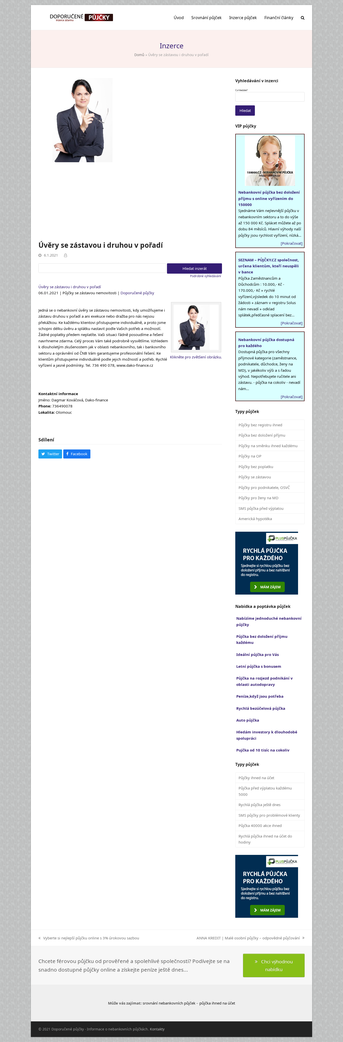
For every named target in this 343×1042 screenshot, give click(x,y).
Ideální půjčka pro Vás (257, 654)
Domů (139, 54)
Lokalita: (46, 412)
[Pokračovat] (292, 243)
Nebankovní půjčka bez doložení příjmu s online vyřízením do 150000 (269, 198)
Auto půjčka (247, 720)
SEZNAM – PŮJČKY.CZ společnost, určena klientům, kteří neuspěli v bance (268, 266)
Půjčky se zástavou (255, 476)
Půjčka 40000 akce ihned (260, 825)
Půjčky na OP (250, 456)
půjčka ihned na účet (217, 1003)
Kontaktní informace (58, 393)
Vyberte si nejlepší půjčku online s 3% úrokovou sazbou (88, 938)
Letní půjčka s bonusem (258, 666)
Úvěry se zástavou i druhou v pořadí (69, 286)
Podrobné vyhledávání (205, 276)
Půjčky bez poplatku (256, 466)
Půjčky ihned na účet (256, 777)
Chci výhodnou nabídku (277, 965)
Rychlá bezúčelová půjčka (260, 708)
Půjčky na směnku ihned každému (268, 445)
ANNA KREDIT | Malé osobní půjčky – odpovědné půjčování (248, 938)
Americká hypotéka (255, 518)
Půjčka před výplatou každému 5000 (265, 791)
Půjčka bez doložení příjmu (262, 435)
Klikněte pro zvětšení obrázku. (196, 356)
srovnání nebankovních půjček (169, 1003)
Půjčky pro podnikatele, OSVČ (264, 487)
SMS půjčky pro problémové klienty (269, 815)
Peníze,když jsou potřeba (259, 696)
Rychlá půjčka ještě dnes (259, 804)
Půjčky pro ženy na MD (258, 497)
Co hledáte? (241, 90)
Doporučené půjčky (137, 292)
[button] (302, 17)
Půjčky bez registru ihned (260, 424)
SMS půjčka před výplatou (261, 508)
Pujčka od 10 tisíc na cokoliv (263, 750)
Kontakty (157, 1029)
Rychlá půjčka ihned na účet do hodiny (265, 839)
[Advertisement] (130, 202)
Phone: (44, 405)
